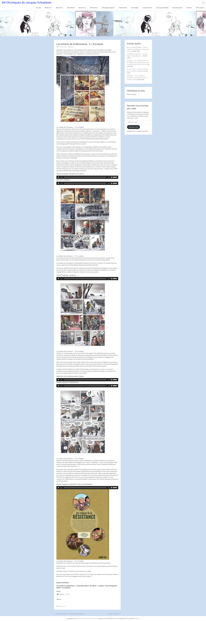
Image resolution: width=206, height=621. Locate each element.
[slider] (115, 177)
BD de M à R (71, 8)
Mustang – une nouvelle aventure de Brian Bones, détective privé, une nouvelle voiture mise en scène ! (138, 62)
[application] (87, 177)
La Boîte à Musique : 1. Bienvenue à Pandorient (69, 614)
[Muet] (111, 177)
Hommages (135, 8)
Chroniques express (108, 8)
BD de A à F (48, 8)
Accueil (38, 8)
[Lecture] (58, 177)
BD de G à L (59, 8)
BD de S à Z (82, 8)
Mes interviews (177, 8)
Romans (189, 8)
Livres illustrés (147, 8)
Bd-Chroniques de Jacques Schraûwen (26, 2)
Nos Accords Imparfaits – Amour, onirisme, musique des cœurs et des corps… (138, 49)
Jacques (72, 47)
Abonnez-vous (133, 127)
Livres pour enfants (162, 8)
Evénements (123, 8)
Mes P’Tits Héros (114, 614)
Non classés (200, 8)
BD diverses (94, 8)
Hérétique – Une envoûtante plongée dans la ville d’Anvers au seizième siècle (137, 77)
